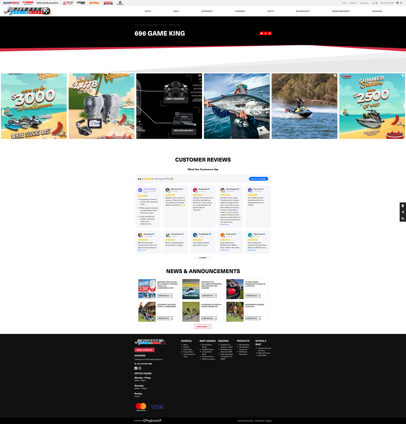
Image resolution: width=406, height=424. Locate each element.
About (344, 3)
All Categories (244, 345)
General (186, 340)
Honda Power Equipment (244, 348)
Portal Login (187, 349)
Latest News (364, 3)
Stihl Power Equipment (243, 353)
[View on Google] (167, 190)
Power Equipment (341, 11)
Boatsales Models (153, 25)
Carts (270, 11)
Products (243, 340)
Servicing (377, 11)
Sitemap (269, 421)
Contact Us (353, 3)
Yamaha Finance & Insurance (264, 349)
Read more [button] (224, 224)
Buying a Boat (260, 342)
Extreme (164, 25)
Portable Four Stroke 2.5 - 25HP (226, 346)
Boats (148, 11)
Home (136, 25)
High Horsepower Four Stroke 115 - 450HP (227, 356)
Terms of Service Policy (246, 421)
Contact (186, 347)
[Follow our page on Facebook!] (397, 3)
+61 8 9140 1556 (144, 363)
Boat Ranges (208, 340)
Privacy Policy (188, 352)
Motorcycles (302, 11)
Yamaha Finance (208, 356)
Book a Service (144, 350)
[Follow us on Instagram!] (140, 369)
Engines (223, 340)
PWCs (176, 11)
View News (201, 326)
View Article (163, 296)
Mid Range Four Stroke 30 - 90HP (226, 350)
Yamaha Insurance (208, 359)
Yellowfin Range (207, 349)
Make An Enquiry (264, 353)
